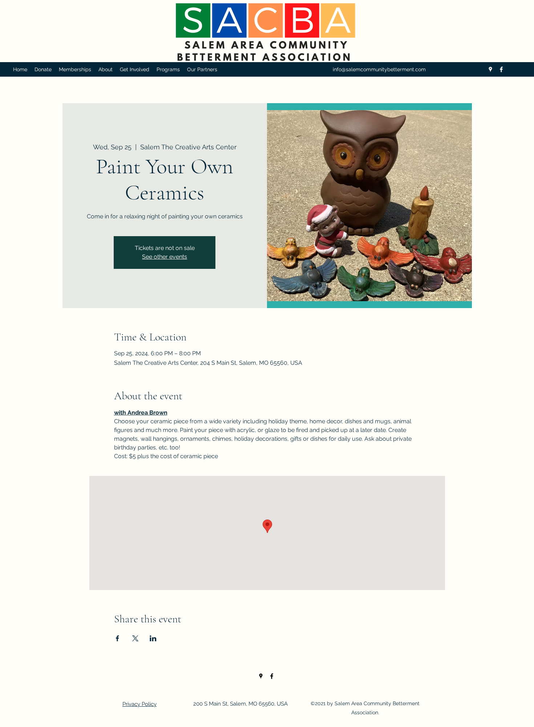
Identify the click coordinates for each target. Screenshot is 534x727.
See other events (164, 256)
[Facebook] (501, 69)
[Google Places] (490, 69)
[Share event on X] (135, 638)
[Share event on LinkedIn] (153, 638)
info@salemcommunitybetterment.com (379, 69)
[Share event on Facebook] (117, 638)
